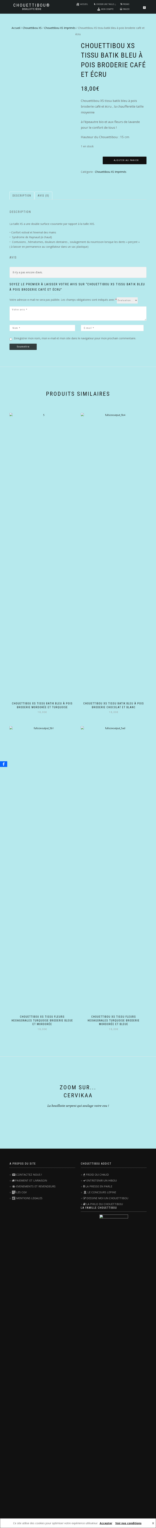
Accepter (106, 1523)
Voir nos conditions (128, 1523)
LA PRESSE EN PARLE (98, 1186)
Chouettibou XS (32, 28)
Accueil (84, 4)
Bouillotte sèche (31, 9)
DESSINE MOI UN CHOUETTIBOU (107, 1198)
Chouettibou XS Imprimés (60, 28)
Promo (126, 4)
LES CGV (21, 1192)
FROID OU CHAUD (97, 1174)
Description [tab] (22, 195)
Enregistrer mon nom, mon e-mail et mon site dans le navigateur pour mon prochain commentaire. (75, 338)
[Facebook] (3, 764)
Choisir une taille (105, 4)
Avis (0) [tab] (43, 195)
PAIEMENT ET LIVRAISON (31, 1180)
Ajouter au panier (126, 160)
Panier (126, 9)
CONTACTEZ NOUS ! (29, 1174)
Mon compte (107, 9)
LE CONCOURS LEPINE (102, 1192)
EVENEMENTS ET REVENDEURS (36, 1186)
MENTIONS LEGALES (29, 1198)
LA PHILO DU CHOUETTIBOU (104, 1204)
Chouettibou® (31, 5)
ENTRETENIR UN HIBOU (101, 1180)
